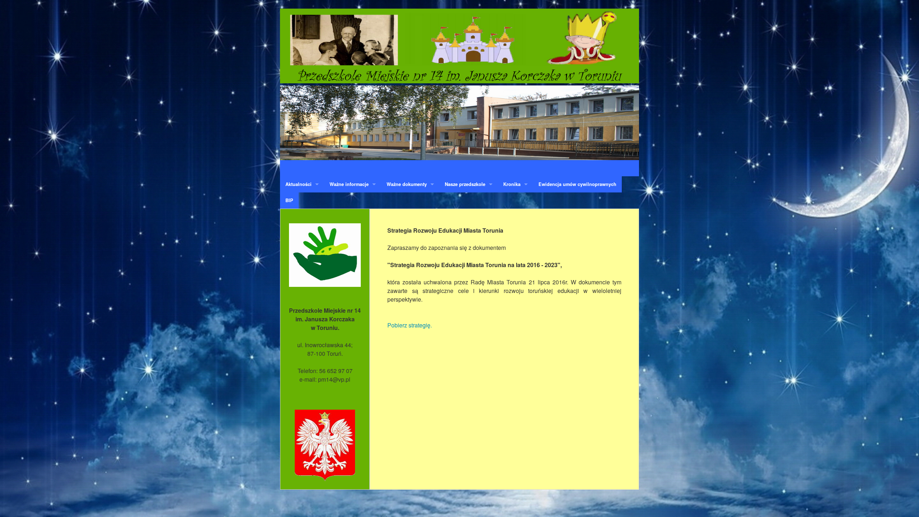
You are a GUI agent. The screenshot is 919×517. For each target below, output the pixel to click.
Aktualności (298, 184)
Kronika (512, 184)
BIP (289, 200)
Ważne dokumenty (407, 184)
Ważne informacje (349, 184)
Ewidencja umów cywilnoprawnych (577, 184)
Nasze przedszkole (465, 184)
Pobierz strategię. (409, 325)
